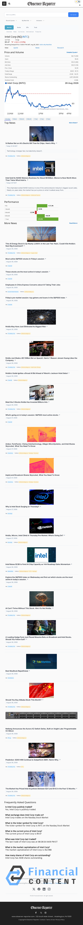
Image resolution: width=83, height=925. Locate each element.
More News (73, 123)
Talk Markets (11, 678)
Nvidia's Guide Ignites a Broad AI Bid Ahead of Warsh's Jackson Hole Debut (38, 373)
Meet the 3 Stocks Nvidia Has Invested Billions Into (27, 402)
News (15, 32)
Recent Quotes (10, 20)
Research (60, 48)
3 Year (42, 119)
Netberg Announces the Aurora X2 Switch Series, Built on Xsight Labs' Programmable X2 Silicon (41, 730)
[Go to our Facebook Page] (36, 913)
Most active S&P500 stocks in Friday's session (26, 259)
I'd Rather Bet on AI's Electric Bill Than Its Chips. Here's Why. (31, 143)
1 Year (36, 119)
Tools (35, 27)
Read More (73, 223)
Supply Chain (34, 253)
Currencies (21, 32)
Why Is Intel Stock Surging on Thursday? (23, 506)
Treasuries (38, 32)
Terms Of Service (61, 883)
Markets (9, 27)
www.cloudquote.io (56, 879)
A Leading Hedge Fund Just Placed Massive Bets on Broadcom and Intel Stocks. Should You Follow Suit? (39, 638)
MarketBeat (10, 571)
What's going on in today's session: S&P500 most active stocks (33, 415)
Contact (42, 920)
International (30, 32)
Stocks (19, 27)
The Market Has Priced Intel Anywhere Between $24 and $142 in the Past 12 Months (41, 789)
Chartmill (10, 265)
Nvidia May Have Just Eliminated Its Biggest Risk (27, 326)
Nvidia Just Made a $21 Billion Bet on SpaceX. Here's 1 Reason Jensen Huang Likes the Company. (41, 359)
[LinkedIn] (44, 889)
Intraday (7, 119)
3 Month (29, 119)
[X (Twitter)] (34, 889)
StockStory (10, 453)
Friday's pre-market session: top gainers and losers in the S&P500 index (36, 298)
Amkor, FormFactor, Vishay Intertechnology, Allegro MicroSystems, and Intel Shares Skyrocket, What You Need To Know (40, 445)
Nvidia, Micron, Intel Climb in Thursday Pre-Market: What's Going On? (35, 535)
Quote (16, 48)
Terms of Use (50, 920)
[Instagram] (49, 889)
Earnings (31, 453)
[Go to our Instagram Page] (45, 913)
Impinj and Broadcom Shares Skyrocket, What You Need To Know (32, 475)
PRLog (9, 737)
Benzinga (10, 513)
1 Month (21, 119)
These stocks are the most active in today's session (28, 272)
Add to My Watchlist (45, 45)
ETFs (27, 27)
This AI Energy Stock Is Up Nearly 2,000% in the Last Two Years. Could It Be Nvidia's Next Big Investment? (40, 245)
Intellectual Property (35, 195)
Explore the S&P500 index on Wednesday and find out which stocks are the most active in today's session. (39, 578)
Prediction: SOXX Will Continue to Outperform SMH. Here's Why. (33, 760)
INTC (25, 36)
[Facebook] (39, 889)
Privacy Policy (47, 883)
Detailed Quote (72, 52)
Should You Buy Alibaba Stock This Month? (24, 700)
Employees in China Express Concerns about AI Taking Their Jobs (33, 285)
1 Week (14, 119)
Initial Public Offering (35, 367)
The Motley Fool (11, 156)
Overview (9, 32)
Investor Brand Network (13, 291)
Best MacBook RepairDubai (18, 671)
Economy (36, 453)
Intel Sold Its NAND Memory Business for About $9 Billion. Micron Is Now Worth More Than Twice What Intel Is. (41, 179)
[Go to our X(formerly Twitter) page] (40, 913)
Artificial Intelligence (25, 156)
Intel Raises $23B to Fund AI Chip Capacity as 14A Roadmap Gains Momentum (39, 564)
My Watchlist (25, 20)
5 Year (48, 119)
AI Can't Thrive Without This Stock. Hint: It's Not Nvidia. (29, 608)
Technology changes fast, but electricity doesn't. (25, 151)
